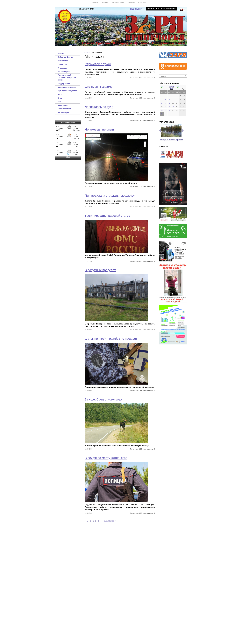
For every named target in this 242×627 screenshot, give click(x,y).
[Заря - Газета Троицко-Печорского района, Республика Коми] (121, 26)
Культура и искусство (67, 91)
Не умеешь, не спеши (100, 129)
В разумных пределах (100, 270)
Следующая (109, 521)
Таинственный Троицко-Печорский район (67, 77)
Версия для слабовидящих (161, 9)
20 (173, 106)
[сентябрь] (181, 88)
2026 (171, 89)
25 (165, 110)
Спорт (60, 98)
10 (161, 103)
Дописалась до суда (99, 107)
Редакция (105, 2)
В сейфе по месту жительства (106, 458)
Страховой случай (98, 64)
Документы (142, 2)
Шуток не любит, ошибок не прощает (111, 338)
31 (161, 114)
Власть (61, 53)
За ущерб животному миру (104, 399)
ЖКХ (60, 94)
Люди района (64, 83)
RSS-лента (136, 9)
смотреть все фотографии (171, 139)
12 (169, 103)
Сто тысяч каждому (98, 86)
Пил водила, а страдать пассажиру (110, 195)
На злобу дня (64, 71)
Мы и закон (63, 105)
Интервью (62, 68)
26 (169, 110)
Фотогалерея (63, 112)
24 (161, 110)
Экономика (63, 61)
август (171, 87)
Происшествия (64, 109)
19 (169, 106)
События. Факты (65, 57)
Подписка (131, 2)
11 (165, 103)
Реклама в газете (118, 2)
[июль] (163, 88)
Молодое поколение (67, 87)
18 (165, 106)
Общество (62, 64)
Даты (60, 101)
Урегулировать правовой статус (107, 215)
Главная (95, 2)
